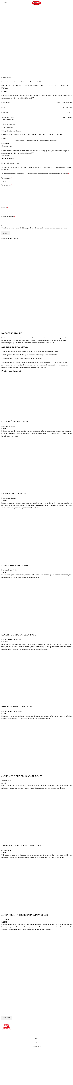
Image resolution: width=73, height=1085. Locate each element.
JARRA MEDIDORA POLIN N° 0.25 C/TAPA (21, 776)
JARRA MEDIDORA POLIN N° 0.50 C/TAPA (21, 845)
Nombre (4, 208)
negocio (45, 134)
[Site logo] (36, 3)
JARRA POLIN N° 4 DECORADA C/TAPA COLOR (24, 915)
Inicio (3, 82)
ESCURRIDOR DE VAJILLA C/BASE (18, 635)
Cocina (9, 82)
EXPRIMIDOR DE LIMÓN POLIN (16, 706)
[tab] (19, 141)
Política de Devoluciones (8, 994)
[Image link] (51, 990)
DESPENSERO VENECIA (13, 493)
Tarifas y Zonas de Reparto (9, 996)
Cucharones (5, 426)
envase (34, 134)
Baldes (32, 82)
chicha (22, 134)
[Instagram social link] (42, 999)
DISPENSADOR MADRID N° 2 (15, 565)
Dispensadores (6, 570)
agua (11, 134)
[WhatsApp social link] (12, 138)
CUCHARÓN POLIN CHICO (14, 421)
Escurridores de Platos (9, 639)
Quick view (3, 444)
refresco (59, 134)
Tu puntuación (6, 178)
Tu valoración (6, 185)
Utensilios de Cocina (21, 82)
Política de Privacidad (7, 990)
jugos (39, 134)
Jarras (3, 781)
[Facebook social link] (7, 138)
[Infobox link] (18, 954)
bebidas (16, 134)
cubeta (28, 134)
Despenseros (5, 498)
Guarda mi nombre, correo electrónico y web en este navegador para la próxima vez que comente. (34, 228)
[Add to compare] (3, 417)
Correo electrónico (8, 217)
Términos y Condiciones (8, 992)
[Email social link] (9, 138)
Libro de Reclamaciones (8, 999)
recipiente (52, 134)
